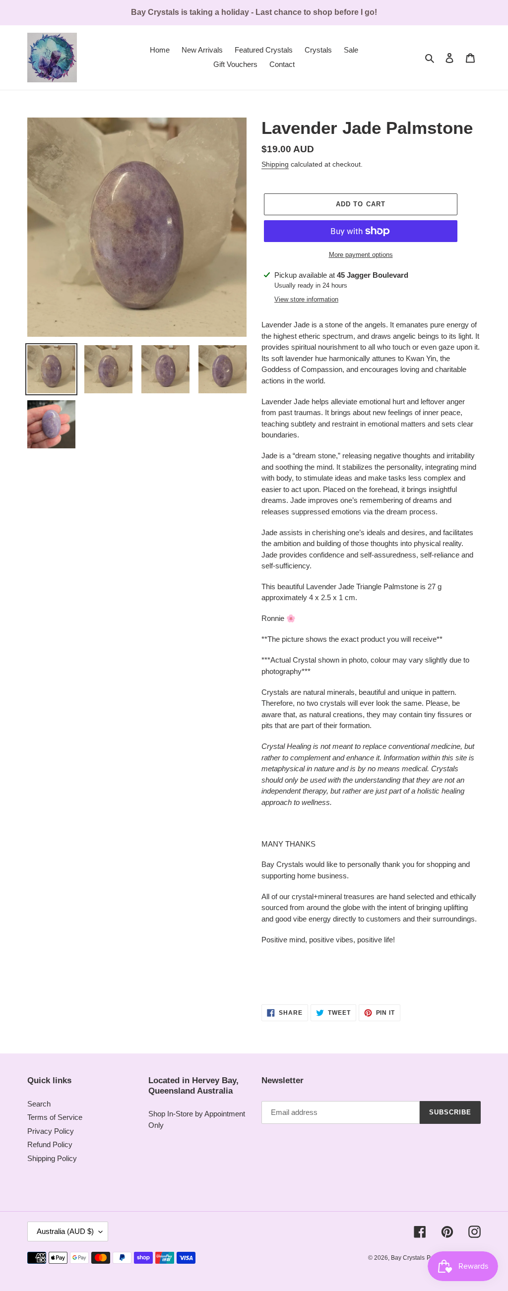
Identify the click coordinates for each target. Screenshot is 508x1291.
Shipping (275, 164)
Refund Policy (49, 1144)
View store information (306, 299)
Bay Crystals (408, 1257)
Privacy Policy (50, 1131)
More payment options (361, 254)
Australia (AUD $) (65, 1231)
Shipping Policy (52, 1158)
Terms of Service (54, 1117)
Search (39, 1104)
